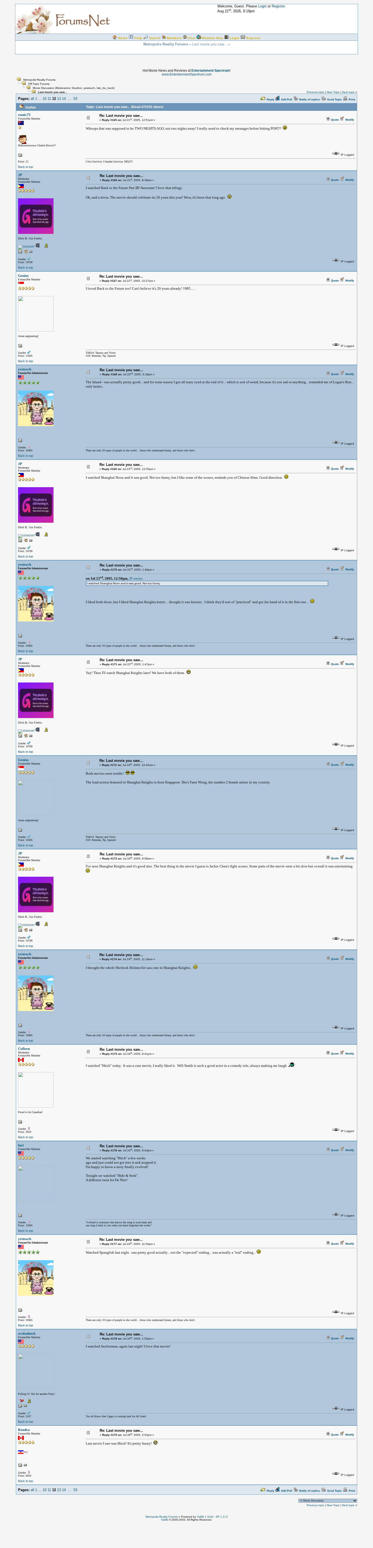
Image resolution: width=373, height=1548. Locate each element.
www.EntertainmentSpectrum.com (187, 74)
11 (49, 99)
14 (64, 99)
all (32, 99)
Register (278, 6)
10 (44, 99)
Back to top (25, 167)
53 (75, 99)
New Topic (333, 92)
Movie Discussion (43, 87)
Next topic (348, 92)
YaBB (164, 1519)
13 (59, 99)
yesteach (89, 87)
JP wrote (135, 578)
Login (262, 6)
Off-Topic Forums (38, 83)
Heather (77, 87)
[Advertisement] (186, 1533)
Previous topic (315, 92)
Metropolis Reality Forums (39, 79)
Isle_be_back (105, 87)
